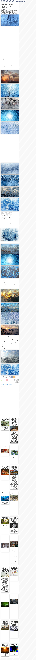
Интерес (10, 384)
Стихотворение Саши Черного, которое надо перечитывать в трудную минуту (5, 569)
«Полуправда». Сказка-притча (5, 518)
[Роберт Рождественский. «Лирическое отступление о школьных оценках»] (14, 528)
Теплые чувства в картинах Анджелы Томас (5, 467)
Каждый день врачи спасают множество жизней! (5, 428)
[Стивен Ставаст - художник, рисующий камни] (14, 500)
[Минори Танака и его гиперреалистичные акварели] (14, 455)
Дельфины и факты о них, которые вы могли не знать (5, 494)
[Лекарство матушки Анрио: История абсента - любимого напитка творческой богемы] (5, 606)
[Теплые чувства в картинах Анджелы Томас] (5, 474)
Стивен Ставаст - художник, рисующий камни (14, 493)
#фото (15, 379)
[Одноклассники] (14, 377)
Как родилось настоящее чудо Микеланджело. (5, 550)
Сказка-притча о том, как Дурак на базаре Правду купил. (5, 525)
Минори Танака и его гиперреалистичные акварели (14, 448)
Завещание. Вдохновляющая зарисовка (5, 447)
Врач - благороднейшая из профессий (5, 419)
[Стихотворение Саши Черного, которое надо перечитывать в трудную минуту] (5, 577)
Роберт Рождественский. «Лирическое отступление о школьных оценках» (14, 520)
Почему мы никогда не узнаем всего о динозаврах (5, 623)
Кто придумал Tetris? (14, 645)
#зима (18, 379)
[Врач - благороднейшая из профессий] (5, 426)
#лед (15, 380)
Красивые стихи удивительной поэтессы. (5, 654)
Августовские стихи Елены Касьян (5, 645)
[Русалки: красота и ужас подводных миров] (14, 603)
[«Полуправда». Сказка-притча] (5, 523)
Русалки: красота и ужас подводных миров (14, 596)
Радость (6, 384)
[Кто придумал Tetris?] (14, 651)
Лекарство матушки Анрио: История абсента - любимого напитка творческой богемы (5, 597)
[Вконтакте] (12, 377)
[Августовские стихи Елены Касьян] (5, 652)
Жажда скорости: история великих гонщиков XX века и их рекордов (14, 623)
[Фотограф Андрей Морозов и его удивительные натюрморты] (14, 546)
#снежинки (17, 382)
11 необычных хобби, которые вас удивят (14, 568)
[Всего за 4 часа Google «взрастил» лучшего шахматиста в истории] (24, 2)
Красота (2, 384)
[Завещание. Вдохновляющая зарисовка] (5, 452)
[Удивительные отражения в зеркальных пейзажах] (14, 474)
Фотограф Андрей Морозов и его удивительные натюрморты (14, 537)
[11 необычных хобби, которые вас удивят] (14, 575)
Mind (18, 384)
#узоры (17, 381)
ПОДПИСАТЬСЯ (19, 1)
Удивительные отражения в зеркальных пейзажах (14, 468)
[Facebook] (10, 377)
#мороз (17, 380)
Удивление (3, 386)
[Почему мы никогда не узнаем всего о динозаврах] (5, 629)
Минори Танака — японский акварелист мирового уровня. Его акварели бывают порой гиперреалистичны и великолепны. (14, 459)
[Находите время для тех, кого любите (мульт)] (1, 2)
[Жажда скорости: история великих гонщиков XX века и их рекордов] (14, 630)
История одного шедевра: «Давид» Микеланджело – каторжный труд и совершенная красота (5, 538)
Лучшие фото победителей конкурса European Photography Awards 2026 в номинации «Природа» (14, 422)
